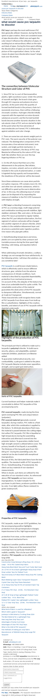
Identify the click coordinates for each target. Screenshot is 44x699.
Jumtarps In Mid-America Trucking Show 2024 (18, 614)
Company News (7, 15)
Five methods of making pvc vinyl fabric (16, 630)
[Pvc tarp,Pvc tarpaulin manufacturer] (1, 10)
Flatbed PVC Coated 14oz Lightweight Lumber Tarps (20, 600)
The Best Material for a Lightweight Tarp (16, 617)
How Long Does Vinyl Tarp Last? (13, 619)
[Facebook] (2, 698)
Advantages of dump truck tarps (13, 622)
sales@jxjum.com (36, 6)
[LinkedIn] (4, 698)
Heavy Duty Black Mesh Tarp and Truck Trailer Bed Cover (22, 567)
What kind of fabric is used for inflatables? (17, 609)
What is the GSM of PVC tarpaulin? (14, 627)
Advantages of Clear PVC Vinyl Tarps (14, 625)
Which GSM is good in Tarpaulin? (13, 612)
